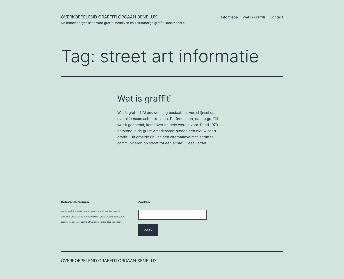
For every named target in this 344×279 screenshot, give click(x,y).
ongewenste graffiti (78, 222)
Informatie (229, 17)
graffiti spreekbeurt (109, 216)
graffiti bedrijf (90, 211)
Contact (276, 17)
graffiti (64, 211)
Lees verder (196, 143)
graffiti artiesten (75, 211)
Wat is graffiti (254, 17)
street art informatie (97, 222)
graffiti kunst (77, 216)
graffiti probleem (91, 216)
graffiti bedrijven (105, 211)
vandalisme (117, 222)
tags (109, 222)
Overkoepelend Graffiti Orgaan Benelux (109, 17)
